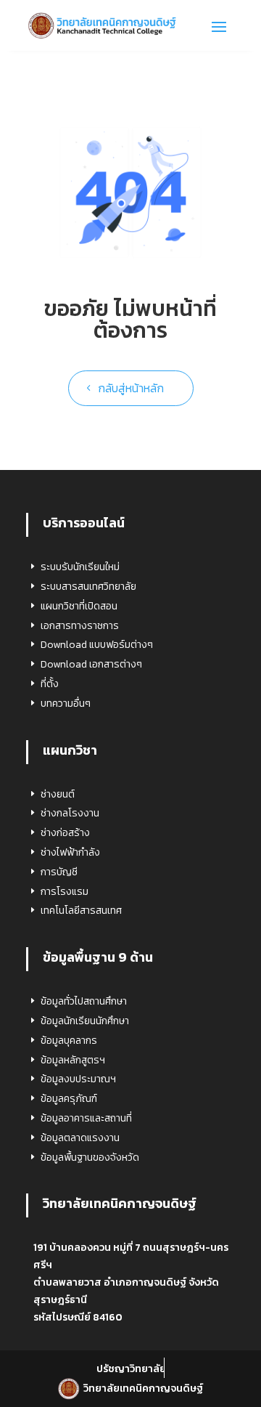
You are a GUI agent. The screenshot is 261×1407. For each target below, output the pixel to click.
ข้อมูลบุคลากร (69, 1040)
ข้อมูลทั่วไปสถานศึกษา (84, 1001)
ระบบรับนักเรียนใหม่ (80, 567)
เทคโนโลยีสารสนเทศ (81, 910)
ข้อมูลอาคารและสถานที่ (86, 1118)
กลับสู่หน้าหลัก (131, 388)
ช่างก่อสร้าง (65, 832)
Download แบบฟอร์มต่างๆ (97, 644)
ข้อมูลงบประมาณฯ (78, 1079)
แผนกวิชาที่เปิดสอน (79, 606)
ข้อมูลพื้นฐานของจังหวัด (90, 1157)
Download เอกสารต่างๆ (91, 664)
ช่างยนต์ (58, 794)
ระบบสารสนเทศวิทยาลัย (88, 586)
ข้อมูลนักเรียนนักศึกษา (85, 1021)
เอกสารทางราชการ (80, 625)
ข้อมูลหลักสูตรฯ (73, 1060)
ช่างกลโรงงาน (70, 813)
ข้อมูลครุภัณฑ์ (69, 1098)
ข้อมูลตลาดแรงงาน (80, 1138)
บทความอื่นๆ (66, 703)
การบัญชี (59, 872)
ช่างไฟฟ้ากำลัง (70, 852)
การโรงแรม (64, 891)
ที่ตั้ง (50, 684)
